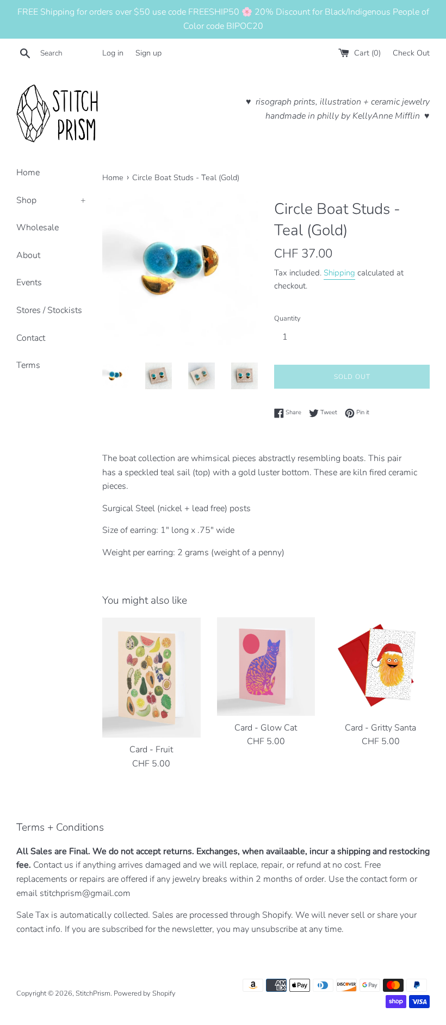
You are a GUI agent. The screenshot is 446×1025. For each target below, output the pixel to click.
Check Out (411, 52)
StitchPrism (93, 993)
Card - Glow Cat (265, 728)
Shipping (339, 272)
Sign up (148, 52)
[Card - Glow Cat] (266, 666)
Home (28, 173)
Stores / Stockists (49, 310)
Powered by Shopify (145, 993)
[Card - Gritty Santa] (380, 666)
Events (29, 283)
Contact (30, 338)
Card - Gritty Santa (380, 728)
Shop (51, 200)
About (28, 255)
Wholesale (37, 228)
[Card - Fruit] (151, 677)
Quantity (287, 318)
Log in (112, 52)
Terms (28, 365)
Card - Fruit (151, 750)
